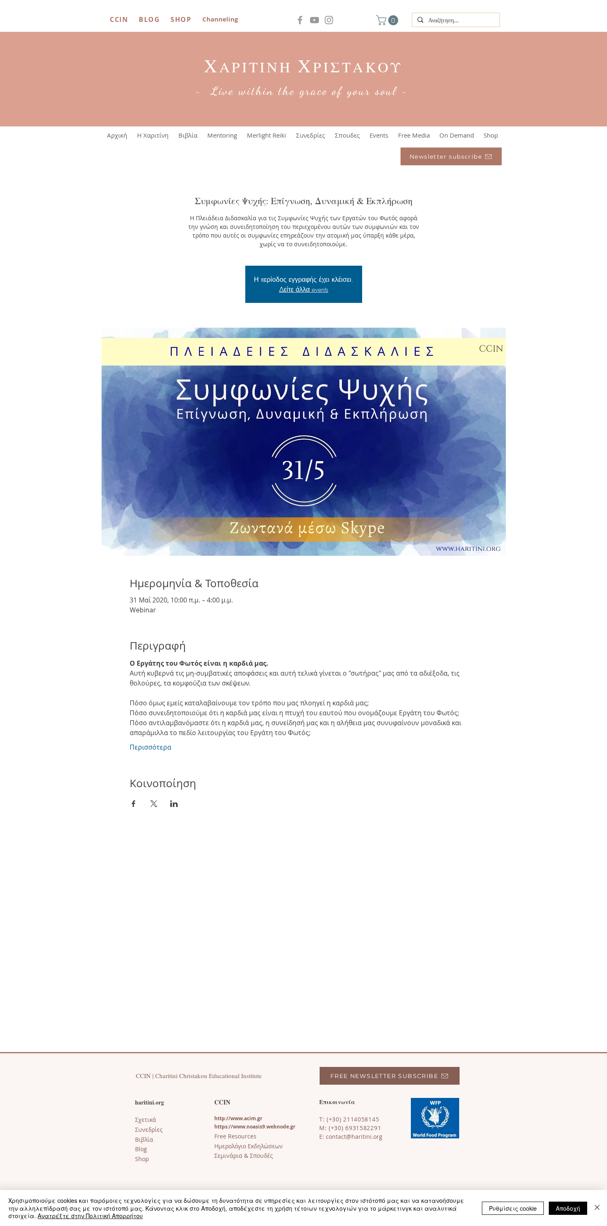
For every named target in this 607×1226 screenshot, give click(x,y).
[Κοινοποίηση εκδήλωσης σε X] (154, 803)
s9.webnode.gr (277, 1126)
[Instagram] (328, 20)
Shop (142, 1159)
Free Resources (235, 1136)
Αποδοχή (568, 1208)
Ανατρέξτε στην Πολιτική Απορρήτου (90, 1216)
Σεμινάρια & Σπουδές (243, 1155)
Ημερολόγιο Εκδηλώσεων (248, 1146)
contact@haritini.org (354, 1136)
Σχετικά (145, 1120)
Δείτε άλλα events (303, 289)
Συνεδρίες (149, 1129)
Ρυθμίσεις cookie (513, 1208)
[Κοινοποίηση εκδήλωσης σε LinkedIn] (174, 803)
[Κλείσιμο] (597, 1208)
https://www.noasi (237, 1126)
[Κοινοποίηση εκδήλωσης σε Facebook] (134, 803)
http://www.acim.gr (238, 1118)
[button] (388, 20)
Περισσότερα (150, 747)
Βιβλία (144, 1139)
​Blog (141, 1149)
